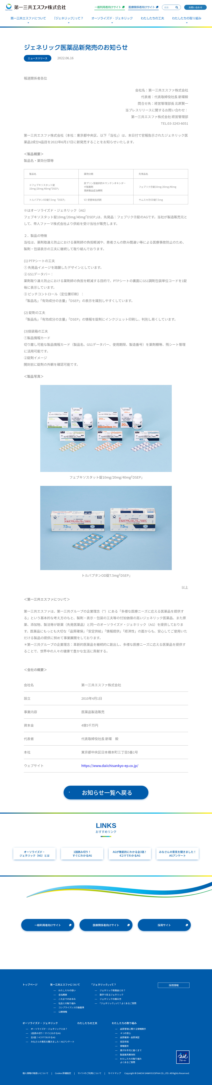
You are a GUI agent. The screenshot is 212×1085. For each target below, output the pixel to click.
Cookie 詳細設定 (63, 1073)
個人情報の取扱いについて (35, 1073)
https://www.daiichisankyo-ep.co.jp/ (109, 765)
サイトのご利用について (89, 1073)
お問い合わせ (195, 7)
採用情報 (174, 985)
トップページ (30, 984)
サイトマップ (114, 1073)
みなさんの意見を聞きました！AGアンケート (177, 853)
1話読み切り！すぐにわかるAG (82, 853)
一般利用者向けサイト (108, 7)
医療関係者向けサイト (142, 7)
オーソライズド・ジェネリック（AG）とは (35, 853)
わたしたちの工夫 (152, 18)
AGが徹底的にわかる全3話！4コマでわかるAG (130, 853)
